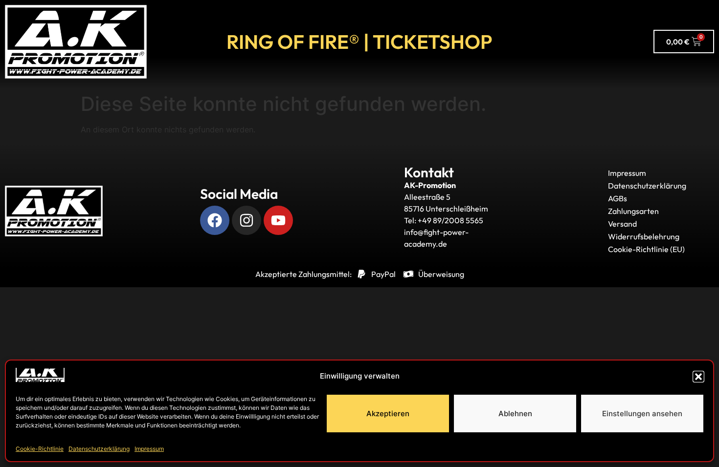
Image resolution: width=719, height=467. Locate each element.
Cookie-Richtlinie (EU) (646, 249)
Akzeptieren (387, 413)
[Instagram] (246, 220)
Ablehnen (515, 413)
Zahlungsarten (633, 211)
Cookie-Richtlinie (40, 448)
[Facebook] (214, 220)
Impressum (149, 448)
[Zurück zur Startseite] (54, 211)
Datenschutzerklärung (99, 448)
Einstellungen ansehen (642, 413)
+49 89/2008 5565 (450, 220)
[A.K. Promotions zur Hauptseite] (76, 42)
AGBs (617, 198)
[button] (698, 377)
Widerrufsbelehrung (643, 236)
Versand (622, 224)
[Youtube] (278, 220)
